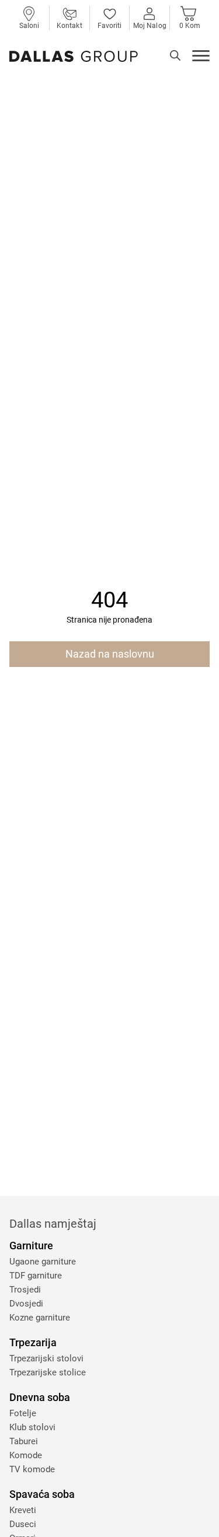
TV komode (32, 1469)
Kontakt (69, 26)
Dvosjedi (26, 1303)
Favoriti (110, 26)
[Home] (73, 56)
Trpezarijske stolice (47, 1372)
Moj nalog (149, 26)
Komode (25, 1455)
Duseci (22, 1524)
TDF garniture (35, 1275)
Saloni (29, 26)
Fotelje (22, 1413)
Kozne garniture (39, 1317)
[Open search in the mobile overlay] (175, 55)
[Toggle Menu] (201, 57)
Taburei (23, 1441)
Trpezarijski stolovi (46, 1358)
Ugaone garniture (42, 1261)
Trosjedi (25, 1289)
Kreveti (22, 1510)
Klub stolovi (32, 1427)
